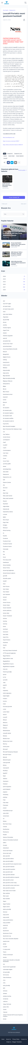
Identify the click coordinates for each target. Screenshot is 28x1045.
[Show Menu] (2, 2)
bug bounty (6, 423)
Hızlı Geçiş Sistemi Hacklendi (10, 650)
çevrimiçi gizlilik (7, 463)
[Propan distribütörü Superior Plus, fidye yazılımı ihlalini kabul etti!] (6, 245)
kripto (4, 703)
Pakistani (5, 783)
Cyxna (4, 458)
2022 (14, 284)
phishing (5, 797)
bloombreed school (7, 394)
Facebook (5, 538)
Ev (3, 533)
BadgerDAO (6, 354)
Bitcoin (4, 389)
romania (5, 826)
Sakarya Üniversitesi (8, 837)
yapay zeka (6, 1006)
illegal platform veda (8, 658)
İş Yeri (4, 677)
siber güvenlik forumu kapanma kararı (12, 864)
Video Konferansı (7, 977)
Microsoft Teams (7, 754)
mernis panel (6, 746)
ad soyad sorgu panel (8, 309)
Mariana (5, 735)
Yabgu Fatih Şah (7, 1004)
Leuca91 (5, 158)
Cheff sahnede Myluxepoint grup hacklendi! (6, 185)
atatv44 (5, 338)
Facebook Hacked (7, 543)
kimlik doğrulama (7, 693)
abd (4, 301)
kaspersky (5, 690)
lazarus (4, 714)
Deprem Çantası (7, 482)
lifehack (5, 719)
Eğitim (4, 517)
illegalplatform (6, 661)
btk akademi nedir (7, 415)
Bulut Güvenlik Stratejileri (9, 426)
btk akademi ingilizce (8, 413)
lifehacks (5, 722)
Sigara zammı (6, 906)
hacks (4, 626)
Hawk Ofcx (5, 637)
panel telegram (6, 789)
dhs (4, 485)
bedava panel (6, 365)
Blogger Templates (17, 1041)
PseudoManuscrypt (8, 810)
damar (4, 466)
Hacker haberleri (19, 156)
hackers (5, 618)
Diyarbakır (5, 503)
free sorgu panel (7, 559)
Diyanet (5, 501)
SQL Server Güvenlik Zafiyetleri (10, 938)
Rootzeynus (6, 832)
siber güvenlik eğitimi (8, 861)
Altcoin (4, 322)
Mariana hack (6, 738)
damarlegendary (7, 469)
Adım (4, 311)
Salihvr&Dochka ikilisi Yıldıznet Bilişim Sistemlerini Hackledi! (18, 263)
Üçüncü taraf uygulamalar (9, 966)
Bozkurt (5, 402)
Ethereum (5, 527)
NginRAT (5, 773)
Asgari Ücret (6, 330)
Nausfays (5, 770)
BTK (4, 405)
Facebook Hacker (7, 546)
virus (4, 980)
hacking (5, 621)
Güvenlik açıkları (7, 578)
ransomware (6, 816)
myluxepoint (6, 767)
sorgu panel (6, 914)
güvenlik (5, 575)
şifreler (4, 944)
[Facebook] (8, 162)
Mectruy (5, 743)
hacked (5, 597)
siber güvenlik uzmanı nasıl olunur (11, 885)
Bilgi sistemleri (6, 375)
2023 (14, 281)
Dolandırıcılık (6, 509)
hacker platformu (7, 610)
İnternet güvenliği (7, 671)
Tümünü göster (21, 170)
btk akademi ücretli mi (8, 421)
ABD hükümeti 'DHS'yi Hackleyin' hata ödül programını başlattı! (16, 253)
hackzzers (5, 631)
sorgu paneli (6, 917)
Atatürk (5, 333)
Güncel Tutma (6, 567)
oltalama (5, 778)
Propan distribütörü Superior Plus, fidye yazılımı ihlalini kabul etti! (18, 244)
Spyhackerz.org (7, 936)
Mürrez (4, 765)
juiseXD (5, 685)
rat (3, 818)
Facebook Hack (7, 541)
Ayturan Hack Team (8, 343)
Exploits (5, 535)
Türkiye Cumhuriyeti (8, 954)
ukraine (5, 957)
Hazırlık (5, 645)
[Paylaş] (23, 20)
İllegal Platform (6, 655)
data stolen (5, 471)
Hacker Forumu (6, 602)
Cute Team (5, 453)
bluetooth (5, 397)
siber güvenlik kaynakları (9, 869)
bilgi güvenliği (6, 370)
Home (2, 1039)
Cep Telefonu (6, 434)
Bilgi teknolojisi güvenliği (9, 378)
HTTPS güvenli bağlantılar (9, 653)
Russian (5, 834)
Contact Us (24, 1039)
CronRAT (5, 445)
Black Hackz (6, 391)
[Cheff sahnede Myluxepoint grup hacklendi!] (7, 179)
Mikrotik (5, 757)
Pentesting (5, 794)
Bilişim (4, 386)
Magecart (5, 725)
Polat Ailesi (5, 802)
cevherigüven (6, 439)
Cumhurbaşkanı (7, 450)
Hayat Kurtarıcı (6, 639)
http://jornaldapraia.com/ (8, 137)
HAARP (5, 581)
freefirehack (6, 562)
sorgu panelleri (6, 922)
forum (4, 557)
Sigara (4, 901)
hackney (5, 623)
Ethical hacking (6, 530)
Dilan (4, 490)
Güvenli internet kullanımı (9, 573)
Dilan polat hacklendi (8, 498)
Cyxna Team (6, 461)
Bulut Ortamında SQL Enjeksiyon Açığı (12, 429)
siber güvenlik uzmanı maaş (10, 882)
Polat (4, 799)
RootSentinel (6, 829)
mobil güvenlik (6, 762)
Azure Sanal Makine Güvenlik (10, 349)
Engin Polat (5, 522)
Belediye (5, 367)
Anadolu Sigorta (7, 327)
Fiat (4, 554)
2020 (14, 289)
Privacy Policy (15, 1039)
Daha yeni (4, 203)
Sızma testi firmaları (8, 850)
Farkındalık (5, 549)
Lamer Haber (6, 711)
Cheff (4, 442)
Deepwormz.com (18, 153)
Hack (4, 583)
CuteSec (5, 455)
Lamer (4, 709)
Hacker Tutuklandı (7, 615)
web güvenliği (6, 985)
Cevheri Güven (6, 437)
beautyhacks (6, 362)
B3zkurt (5, 351)
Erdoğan (5, 525)
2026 (14, 276)
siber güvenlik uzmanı (8, 880)
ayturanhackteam (7, 346)
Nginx (4, 775)
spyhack (5, 928)
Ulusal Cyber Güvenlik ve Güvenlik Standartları (11, 960)
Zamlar (4, 1019)
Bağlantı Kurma (6, 357)
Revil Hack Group (7, 824)
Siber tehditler (6, 898)
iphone (4, 674)
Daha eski (23, 203)
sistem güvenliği (7, 909)
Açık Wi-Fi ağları (7, 303)
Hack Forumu (6, 586)
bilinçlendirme (6, 383)
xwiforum (5, 1001)
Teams (4, 952)
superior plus (6, 941)
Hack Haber (6, 589)
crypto (4, 447)
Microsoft (5, 749)
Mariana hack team (7, 741)
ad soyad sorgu (7, 306)
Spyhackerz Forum (7, 933)
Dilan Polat (5, 493)
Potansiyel (5, 805)
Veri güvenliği (6, 972)
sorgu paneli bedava (8, 920)
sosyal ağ (5, 925)
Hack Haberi (6, 591)
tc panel (5, 946)
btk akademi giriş (7, 410)
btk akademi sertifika (8, 418)
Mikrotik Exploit (7, 759)
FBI (4, 551)
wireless (5, 993)
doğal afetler (6, 506)
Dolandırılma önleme (8, 511)
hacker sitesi (6, 613)
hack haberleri (6, 594)
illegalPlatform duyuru (8, 663)
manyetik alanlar (7, 733)
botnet (4, 399)
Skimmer (5, 912)
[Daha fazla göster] (19, 162)
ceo (4, 431)
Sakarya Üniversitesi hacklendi (10, 840)
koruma (5, 701)
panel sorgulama (7, 786)
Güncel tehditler (7, 565)
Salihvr (4, 842)
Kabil (4, 687)
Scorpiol (5, 845)
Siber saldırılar (6, 893)
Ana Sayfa (5, 10)
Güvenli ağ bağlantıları (8, 570)
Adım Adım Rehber (7, 314)
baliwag (5, 359)
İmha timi (5, 669)
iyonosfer (5, 679)
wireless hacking (7, 996)
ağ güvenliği (6, 319)
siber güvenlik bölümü (8, 858)
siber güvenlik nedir (8, 872)
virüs (4, 982)
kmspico (5, 698)
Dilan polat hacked (7, 495)
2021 (14, 287)
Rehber (4, 821)
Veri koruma (6, 974)
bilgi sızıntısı (6, 373)
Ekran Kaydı (6, 519)
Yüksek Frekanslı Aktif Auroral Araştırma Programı (13, 1015)
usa (4, 964)
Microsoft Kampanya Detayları (10, 751)
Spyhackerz (6, 930)
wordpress (5, 998)
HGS (4, 647)
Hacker (5, 156)
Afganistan (5, 317)
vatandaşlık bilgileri (7, 969)
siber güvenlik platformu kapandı (11, 877)
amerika (5, 325)
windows (5, 990)
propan (4, 808)
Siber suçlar (6, 896)
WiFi (4, 988)
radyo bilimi (6, 813)
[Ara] (25, 2)
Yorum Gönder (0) (14, 197)
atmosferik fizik (6, 341)
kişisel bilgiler (6, 695)
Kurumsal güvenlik (7, 706)
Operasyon (5, 781)
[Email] (15, 162)
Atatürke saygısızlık (8, 335)
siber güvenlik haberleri (8, 866)
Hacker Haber (11, 156)
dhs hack (5, 487)
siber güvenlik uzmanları (9, 888)
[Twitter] (11, 162)
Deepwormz (12, 10)
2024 (14, 279)
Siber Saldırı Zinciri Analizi (9, 890)
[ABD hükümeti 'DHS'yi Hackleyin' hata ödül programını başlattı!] (6, 254)
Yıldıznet (5, 1012)
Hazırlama (5, 642)
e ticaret (5, 514)
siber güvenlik (6, 856)
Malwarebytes (6, 730)
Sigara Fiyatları (6, 904)
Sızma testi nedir (7, 853)
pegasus (5, 791)
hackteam (5, 629)
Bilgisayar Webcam (7, 381)
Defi (4, 479)
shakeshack (6, 848)
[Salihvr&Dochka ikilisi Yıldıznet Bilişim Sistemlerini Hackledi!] (6, 263)
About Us (8, 1039)
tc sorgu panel (6, 949)
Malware (5, 727)
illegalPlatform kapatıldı (8, 666)
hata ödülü (5, 634)
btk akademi (6, 407)
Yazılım (4, 1009)
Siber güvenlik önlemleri (9, 874)
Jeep (4, 682)
